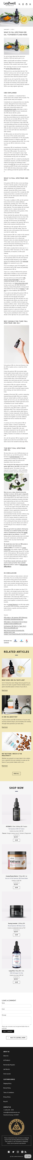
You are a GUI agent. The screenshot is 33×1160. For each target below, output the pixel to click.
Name (3, 1003)
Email (3, 1009)
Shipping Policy (7, 1083)
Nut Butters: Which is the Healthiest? (12, 754)
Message (4, 1015)
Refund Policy (7, 1088)
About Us (5, 1056)
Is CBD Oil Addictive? (10, 717)
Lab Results (6, 1069)
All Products (6, 1060)
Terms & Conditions (8, 1092)
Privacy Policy (6, 1097)
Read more (5, 690)
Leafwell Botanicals (18, 1156)
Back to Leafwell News (17, 1037)
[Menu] (30, 4)
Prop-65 (5, 1101)
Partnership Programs (9, 1065)
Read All (16, 773)
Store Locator (7, 1074)
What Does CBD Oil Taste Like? (13, 680)
